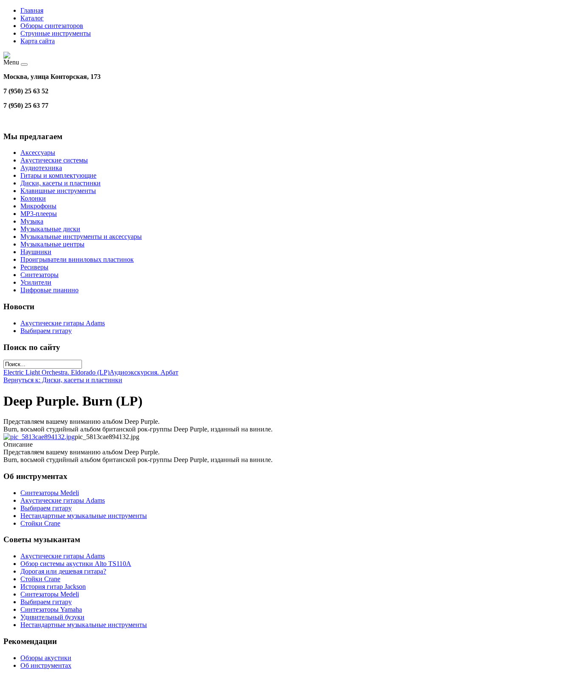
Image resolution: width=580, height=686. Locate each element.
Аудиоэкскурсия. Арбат (144, 372)
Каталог (32, 18)
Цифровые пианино (49, 290)
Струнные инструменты (55, 33)
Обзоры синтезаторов (51, 25)
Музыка (31, 221)
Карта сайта (37, 41)
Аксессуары (37, 152)
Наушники (35, 251)
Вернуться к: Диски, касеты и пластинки (62, 380)
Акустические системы (54, 160)
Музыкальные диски (50, 228)
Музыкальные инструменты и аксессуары (81, 236)
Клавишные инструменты (58, 190)
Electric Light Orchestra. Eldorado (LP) (56, 372)
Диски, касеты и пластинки (60, 183)
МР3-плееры (38, 213)
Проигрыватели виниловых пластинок (77, 259)
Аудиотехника (41, 167)
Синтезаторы (39, 274)
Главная (31, 10)
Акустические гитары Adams (62, 323)
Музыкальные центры (52, 244)
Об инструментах (45, 665)
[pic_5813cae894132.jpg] (39, 436)
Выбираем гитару (46, 330)
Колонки (33, 198)
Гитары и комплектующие (58, 175)
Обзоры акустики (45, 657)
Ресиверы (34, 267)
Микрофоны (38, 206)
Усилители (35, 282)
